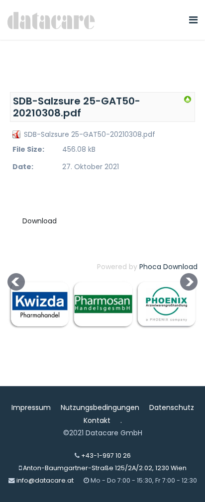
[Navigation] (193, 20)
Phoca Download (168, 267)
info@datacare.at (45, 480)
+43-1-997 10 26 (106, 455)
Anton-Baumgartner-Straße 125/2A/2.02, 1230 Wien (105, 468)
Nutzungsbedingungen (100, 407)
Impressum (31, 407)
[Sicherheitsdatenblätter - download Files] (188, 99)
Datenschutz (171, 407)
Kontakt (97, 420)
